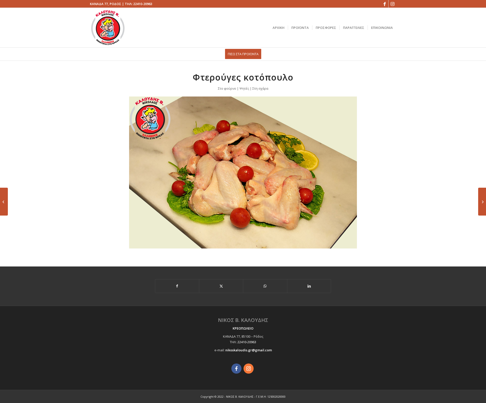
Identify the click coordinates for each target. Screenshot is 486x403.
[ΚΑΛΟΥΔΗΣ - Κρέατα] (108, 27)
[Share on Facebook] (177, 286)
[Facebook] (236, 368)
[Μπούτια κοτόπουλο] (482, 202)
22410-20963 (142, 4)
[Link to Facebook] (384, 4)
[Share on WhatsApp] (265, 286)
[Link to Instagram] (392, 4)
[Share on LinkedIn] (309, 286)
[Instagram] (249, 368)
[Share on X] (221, 286)
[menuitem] (278, 27)
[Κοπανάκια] (4, 202)
